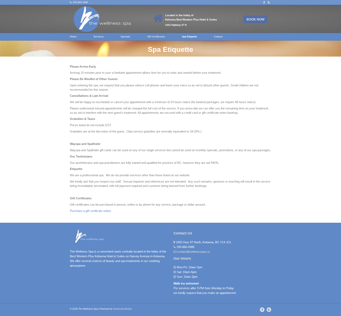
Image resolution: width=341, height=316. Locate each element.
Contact (218, 36)
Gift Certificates (156, 36)
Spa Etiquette (189, 36)
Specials (125, 36)
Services (99, 36)
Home (73, 36)
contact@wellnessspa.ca (193, 251)
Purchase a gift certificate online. (90, 211)
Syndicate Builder (122, 309)
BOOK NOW (255, 19)
